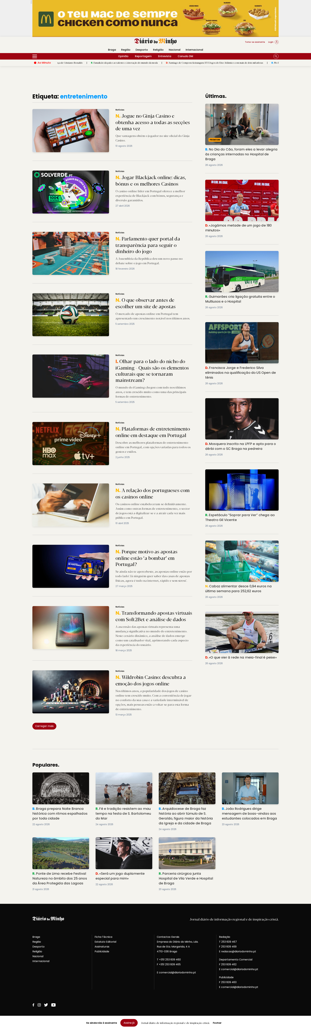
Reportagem (143, 56)
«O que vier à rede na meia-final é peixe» (231, 613)
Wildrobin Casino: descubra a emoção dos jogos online (64, 672)
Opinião (123, 56)
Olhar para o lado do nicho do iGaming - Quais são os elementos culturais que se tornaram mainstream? (93, 356)
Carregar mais (44, 726)
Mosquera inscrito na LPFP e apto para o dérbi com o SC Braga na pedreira (239, 402)
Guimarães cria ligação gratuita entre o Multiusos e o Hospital (240, 255)
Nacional (174, 50)
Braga (112, 50)
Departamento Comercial (235, 959)
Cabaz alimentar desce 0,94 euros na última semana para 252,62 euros (240, 544)
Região (125, 50)
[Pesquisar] (276, 56)
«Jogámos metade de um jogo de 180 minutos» (236, 181)
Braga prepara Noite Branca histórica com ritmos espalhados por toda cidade (60, 776)
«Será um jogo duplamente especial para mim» (123, 841)
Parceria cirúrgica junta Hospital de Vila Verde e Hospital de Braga (185, 841)
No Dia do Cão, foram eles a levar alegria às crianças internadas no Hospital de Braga (256, 62)
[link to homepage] (155, 42)
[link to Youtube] (53, 1004)
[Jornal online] (49, 43)
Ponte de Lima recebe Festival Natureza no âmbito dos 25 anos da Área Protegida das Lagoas (60, 843)
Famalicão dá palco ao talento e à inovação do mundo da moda (63, 62)
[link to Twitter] (46, 1004)
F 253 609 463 (227, 982)
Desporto (142, 50)
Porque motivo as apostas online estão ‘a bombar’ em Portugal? (69, 546)
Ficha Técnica (103, 937)
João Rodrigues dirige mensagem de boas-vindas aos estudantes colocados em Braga (248, 778)
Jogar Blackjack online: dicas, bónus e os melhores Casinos (67, 172)
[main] (155, 492)
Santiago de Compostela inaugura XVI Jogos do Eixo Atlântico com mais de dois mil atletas (154, 62)
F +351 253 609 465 (169, 964)
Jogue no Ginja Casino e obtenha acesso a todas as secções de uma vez (74, 111)
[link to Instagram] (39, 1004)
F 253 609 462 (227, 964)
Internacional (194, 50)
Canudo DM (185, 56)
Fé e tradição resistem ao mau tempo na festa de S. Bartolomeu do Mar (123, 776)
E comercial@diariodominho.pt (176, 972)
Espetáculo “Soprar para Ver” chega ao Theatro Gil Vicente (238, 473)
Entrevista (164, 56)
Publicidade (102, 951)
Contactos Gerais (168, 937)
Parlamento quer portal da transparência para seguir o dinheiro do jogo (74, 234)
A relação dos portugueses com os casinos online (61, 485)
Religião (158, 50)
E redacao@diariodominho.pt (237, 951)
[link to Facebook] (33, 1004)
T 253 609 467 (228, 942)
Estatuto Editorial (105, 942)
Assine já (129, 1023)
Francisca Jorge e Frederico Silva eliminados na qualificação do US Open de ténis (236, 326)
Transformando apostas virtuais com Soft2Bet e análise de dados (70, 608)
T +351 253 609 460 (169, 959)
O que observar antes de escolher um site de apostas (63, 295)
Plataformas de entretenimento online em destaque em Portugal (70, 424)
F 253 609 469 (227, 946)
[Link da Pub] (155, 18)
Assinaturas (102, 946)
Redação (224, 937)
